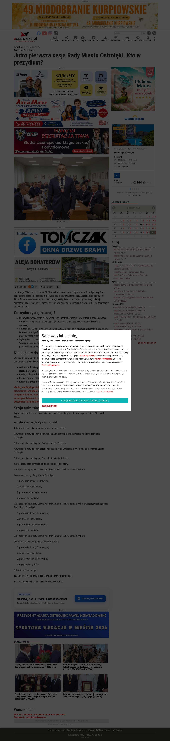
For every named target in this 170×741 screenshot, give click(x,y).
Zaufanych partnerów (87, 355)
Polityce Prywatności (103, 359)
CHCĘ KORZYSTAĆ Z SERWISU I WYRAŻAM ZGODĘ (85, 400)
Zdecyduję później (49, 406)
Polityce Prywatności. (104, 391)
